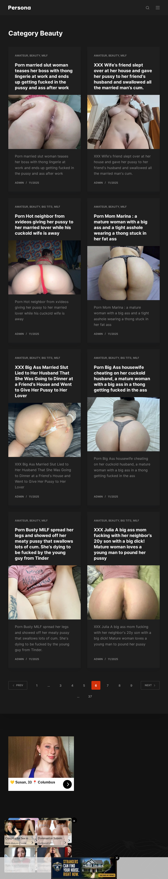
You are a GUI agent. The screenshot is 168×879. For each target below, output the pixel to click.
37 (90, 696)
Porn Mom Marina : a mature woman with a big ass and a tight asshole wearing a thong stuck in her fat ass (120, 227)
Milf (45, 55)
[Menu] (158, 8)
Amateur (21, 55)
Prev (19, 685)
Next (148, 685)
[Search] (147, 7)
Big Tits (47, 206)
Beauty (35, 55)
